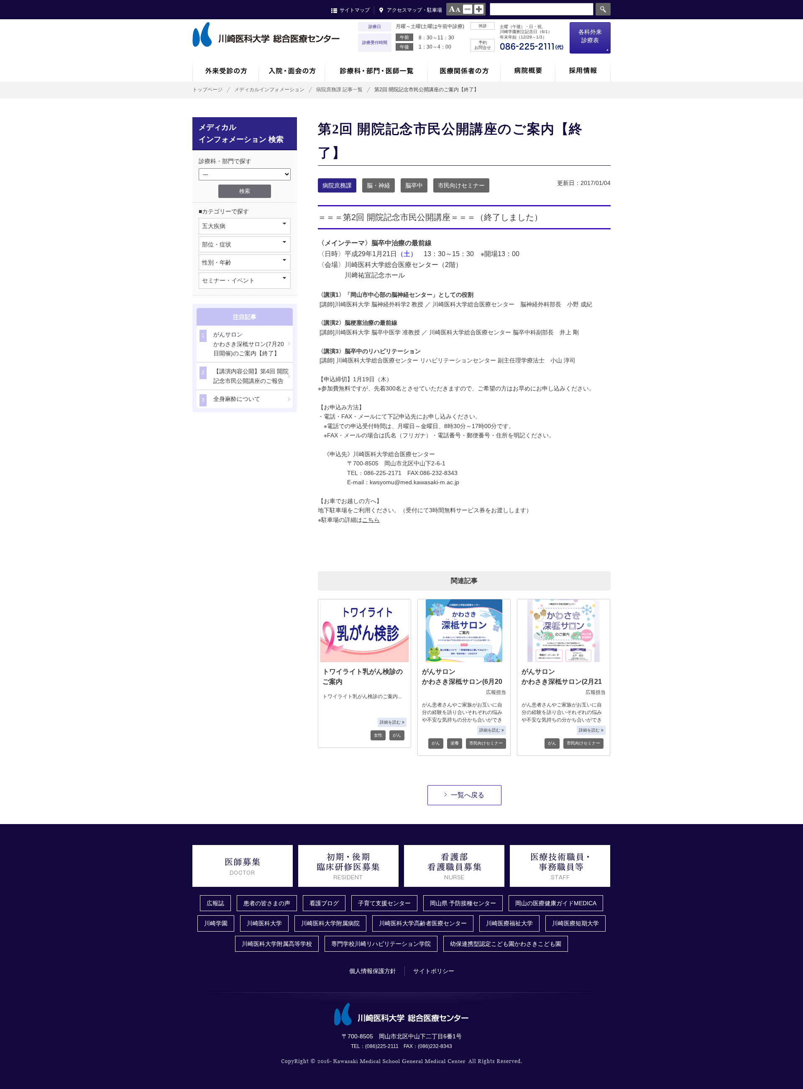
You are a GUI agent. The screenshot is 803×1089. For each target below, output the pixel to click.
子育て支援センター (384, 903)
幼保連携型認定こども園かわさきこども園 (505, 943)
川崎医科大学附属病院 (330, 923)
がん (397, 735)
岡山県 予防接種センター (463, 903)
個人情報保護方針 (372, 971)
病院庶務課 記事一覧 (339, 89)
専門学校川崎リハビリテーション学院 (381, 943)
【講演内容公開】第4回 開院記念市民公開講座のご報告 (245, 376)
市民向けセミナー (461, 185)
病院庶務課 (337, 185)
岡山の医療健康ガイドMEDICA (555, 903)
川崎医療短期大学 (575, 923)
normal (467, 9)
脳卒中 (414, 185)
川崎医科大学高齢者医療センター (423, 923)
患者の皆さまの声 (266, 903)
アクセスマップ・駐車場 (414, 10)
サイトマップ (355, 10)
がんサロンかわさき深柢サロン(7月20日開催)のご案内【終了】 (243, 344)
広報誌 (215, 903)
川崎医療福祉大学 (509, 923)
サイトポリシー (433, 971)
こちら (371, 519)
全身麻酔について (231, 399)
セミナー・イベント (228, 280)
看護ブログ (324, 903)
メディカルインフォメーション (269, 89)
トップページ (207, 89)
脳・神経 (378, 185)
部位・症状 (216, 244)
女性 (378, 735)
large (478, 9)
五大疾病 (213, 226)
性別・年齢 (216, 262)
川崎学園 (216, 923)
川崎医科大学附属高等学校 (277, 943)
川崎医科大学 (264, 923)
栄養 (454, 743)
